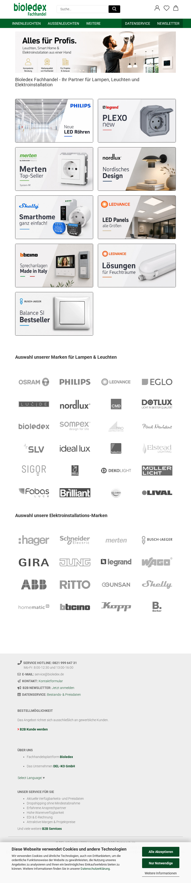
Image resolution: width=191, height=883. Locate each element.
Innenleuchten (26, 23)
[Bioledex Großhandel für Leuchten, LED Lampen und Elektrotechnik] (32, 9)
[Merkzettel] (166, 8)
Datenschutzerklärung (95, 868)
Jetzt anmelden (63, 688)
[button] (157, 8)
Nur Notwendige (161, 863)
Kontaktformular (51, 681)
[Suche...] (114, 9)
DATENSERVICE (137, 23)
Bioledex (66, 757)
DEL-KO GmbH (64, 766)
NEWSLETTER (168, 23)
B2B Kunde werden (34, 729)
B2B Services (52, 829)
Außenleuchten (63, 23)
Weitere (93, 23)
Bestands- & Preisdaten (64, 694)
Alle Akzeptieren (161, 852)
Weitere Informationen (161, 873)
